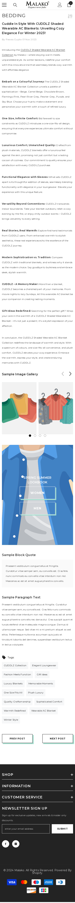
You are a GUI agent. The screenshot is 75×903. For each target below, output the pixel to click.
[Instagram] (15, 844)
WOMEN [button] (37, 493)
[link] (19, 408)
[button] (70, 373)
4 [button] (45, 435)
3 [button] (40, 435)
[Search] (15, 5)
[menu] (4, 5)
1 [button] (30, 435)
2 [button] (35, 435)
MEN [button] (37, 508)
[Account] (60, 5)
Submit (62, 828)
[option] (19, 408)
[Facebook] (5, 844)
